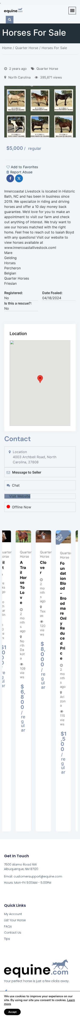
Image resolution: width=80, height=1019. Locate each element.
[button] (72, 10)
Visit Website (19, 496)
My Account (13, 914)
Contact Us (12, 932)
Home (7, 48)
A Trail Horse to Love (12, 582)
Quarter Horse (26, 48)
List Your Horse (15, 920)
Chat (16, 485)
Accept (12, 1012)
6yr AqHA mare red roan (72, 582)
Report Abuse (21, 172)
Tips (7, 939)
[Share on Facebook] (10, 178)
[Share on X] (19, 178)
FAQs (8, 926)
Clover (32, 567)
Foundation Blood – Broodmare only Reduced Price (52, 610)
